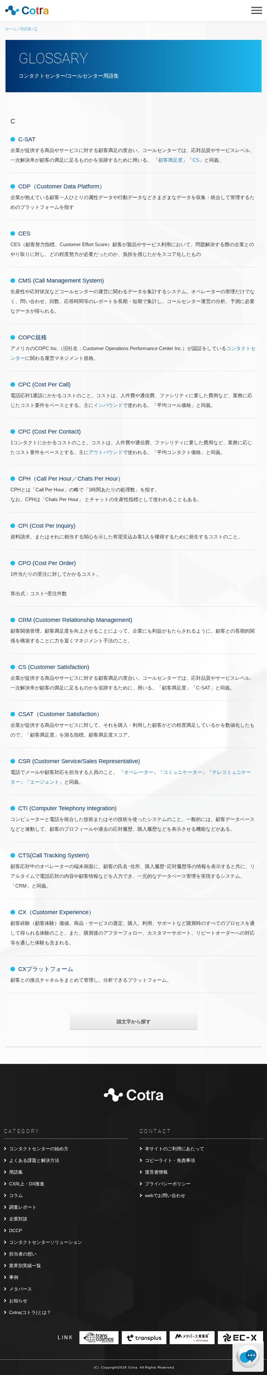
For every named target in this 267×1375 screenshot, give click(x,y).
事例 (13, 1277)
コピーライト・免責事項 (170, 1160)
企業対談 (18, 1218)
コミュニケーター (182, 772)
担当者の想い (22, 1253)
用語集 (16, 1172)
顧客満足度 (170, 160)
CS (195, 160)
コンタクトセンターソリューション (45, 1242)
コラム (16, 1195)
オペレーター (138, 772)
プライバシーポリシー (167, 1183)
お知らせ (18, 1300)
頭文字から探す (134, 1021)
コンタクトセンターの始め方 (38, 1148)
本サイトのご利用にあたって (174, 1148)
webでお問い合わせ (165, 1195)
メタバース (20, 1289)
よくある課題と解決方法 (34, 1160)
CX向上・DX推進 (26, 1183)
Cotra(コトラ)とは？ (30, 1312)
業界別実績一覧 (25, 1265)
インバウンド (108, 405)
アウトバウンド (106, 452)
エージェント (44, 782)
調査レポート (22, 1207)
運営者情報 (156, 1172)
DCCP (15, 1230)
